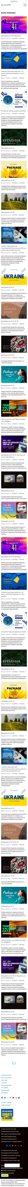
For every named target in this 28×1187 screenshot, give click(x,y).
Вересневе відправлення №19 (11, 1152)
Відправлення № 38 (7, 212)
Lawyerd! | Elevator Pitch (9, 1077)
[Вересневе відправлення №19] (14, 1141)
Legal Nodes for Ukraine (8, 1113)
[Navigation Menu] (25, 5)
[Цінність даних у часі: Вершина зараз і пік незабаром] (14, 408)
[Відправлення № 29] (14, 479)
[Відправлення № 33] (14, 344)
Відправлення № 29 (7, 491)
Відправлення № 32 (7, 385)
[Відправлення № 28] (14, 510)
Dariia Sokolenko (7, 38)
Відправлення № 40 (7, 148)
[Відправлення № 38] (14, 201)
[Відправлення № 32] (14, 374)
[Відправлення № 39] (14, 169)
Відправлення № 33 (7, 355)
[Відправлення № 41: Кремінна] (14, 24)
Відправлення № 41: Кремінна (11, 36)
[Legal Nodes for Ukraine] (14, 1102)
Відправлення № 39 (7, 180)
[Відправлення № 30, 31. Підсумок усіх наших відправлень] (14, 444)
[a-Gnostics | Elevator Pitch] (14, 1178)
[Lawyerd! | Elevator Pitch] (14, 1066)
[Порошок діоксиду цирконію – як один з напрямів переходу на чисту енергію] (14, 60)
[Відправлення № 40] (14, 137)
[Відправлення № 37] (14, 276)
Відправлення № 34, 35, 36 (9, 321)
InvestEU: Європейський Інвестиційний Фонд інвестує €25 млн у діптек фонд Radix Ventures (13, 248)
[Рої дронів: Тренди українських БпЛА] (14, 99)
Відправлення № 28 (7, 521)
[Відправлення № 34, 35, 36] (14, 310)
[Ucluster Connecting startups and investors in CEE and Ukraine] (5, 5)
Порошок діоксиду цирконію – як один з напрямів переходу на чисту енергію (12, 73)
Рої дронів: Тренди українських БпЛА (13, 111)
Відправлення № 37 (7, 287)
